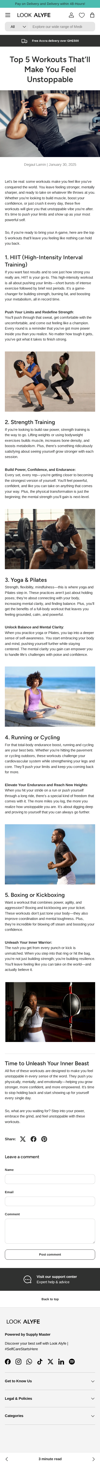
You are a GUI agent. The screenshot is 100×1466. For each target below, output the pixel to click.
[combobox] (50, 26)
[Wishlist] (81, 15)
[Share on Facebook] (33, 1139)
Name (9, 1170)
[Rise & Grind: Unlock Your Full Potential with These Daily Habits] (7, 1459)
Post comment (50, 1254)
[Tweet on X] (22, 1139)
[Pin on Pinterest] (44, 1139)
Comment (12, 1214)
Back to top (50, 1299)
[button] (92, 15)
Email (9, 1192)
